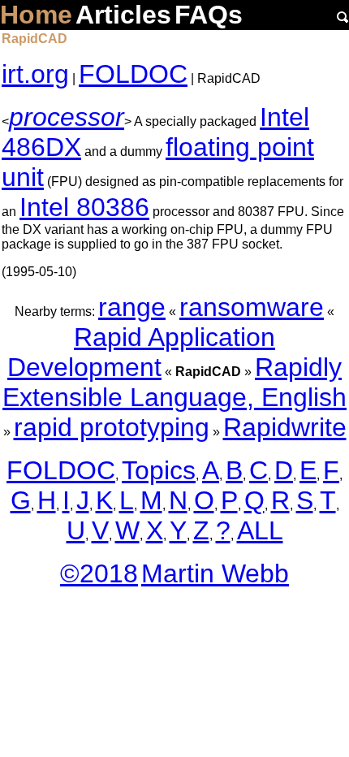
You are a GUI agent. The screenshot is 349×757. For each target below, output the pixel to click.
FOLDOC (133, 74)
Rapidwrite (285, 427)
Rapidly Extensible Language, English (174, 382)
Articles (123, 14)
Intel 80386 (84, 207)
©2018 (99, 573)
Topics (159, 470)
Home (36, 14)
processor (66, 117)
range (132, 307)
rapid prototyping (111, 427)
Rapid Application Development (141, 352)
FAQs (208, 14)
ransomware (251, 307)
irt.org (35, 74)
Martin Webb (215, 573)
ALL (260, 530)
